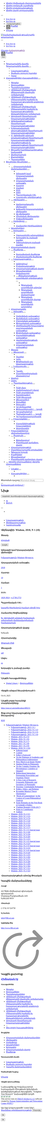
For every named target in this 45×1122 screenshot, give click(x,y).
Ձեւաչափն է (22, 400)
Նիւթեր (15, 469)
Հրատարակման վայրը (23, 247)
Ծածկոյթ (18, 250)
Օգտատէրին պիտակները (30, 235)
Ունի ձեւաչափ (24, 397)
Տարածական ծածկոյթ (28, 254)
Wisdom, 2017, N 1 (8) (20, 744)
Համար (20, 188)
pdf (2, 653)
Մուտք (9, 30)
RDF (3, 720)
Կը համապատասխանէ (28, 416)
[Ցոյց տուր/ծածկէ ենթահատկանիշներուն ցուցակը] (12, 167)
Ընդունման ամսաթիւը (28, 321)
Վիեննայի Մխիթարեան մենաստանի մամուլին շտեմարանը (23, 92)
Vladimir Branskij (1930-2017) (28, 807)
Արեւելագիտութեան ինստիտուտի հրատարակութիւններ (23, 123)
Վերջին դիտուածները (20, 462)
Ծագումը (18, 435)
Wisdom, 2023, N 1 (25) (20, 855)
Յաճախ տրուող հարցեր (24, 73)
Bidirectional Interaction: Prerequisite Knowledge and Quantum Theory (27, 775)
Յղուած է (21, 404)
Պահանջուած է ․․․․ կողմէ (29, 414)
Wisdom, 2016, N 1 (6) (20, 739)
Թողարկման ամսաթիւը (28, 323)
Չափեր (20, 357)
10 (2, 578)
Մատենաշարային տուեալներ (26, 450)
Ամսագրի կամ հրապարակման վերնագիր (25, 176)
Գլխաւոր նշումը (19, 452)
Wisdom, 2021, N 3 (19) (20, 834)
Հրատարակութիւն (21, 447)
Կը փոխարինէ (23, 407)
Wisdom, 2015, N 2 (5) (20, 737)
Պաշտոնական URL (26, 195)
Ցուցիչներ (11, 162)
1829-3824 (5, 598)
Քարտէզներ (17, 157)
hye (11, 19)
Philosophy (5, 673)
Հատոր (20, 185)
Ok (3, 1115)
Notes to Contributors (24, 809)
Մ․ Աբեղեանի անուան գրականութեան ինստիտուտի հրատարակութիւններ (27, 137)
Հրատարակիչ (18, 309)
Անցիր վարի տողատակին (20, 10)
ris (7, 501)
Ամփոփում (21, 264)
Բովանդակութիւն (25, 266)
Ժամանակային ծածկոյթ (29, 257)
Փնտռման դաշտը (10, 480)
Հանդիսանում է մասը (27, 390)
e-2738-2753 (16, 598)
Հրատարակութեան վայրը (30, 269)
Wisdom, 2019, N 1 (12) (20, 816)
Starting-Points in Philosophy (27, 764)
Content (19, 753)
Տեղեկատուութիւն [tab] (16, 523)
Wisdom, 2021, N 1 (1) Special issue (25, 830)
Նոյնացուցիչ (20, 366)
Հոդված (5, 540)
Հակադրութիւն (13, 24)
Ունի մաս (21, 388)
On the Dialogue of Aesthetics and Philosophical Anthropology (29, 758)
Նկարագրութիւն (20, 71)
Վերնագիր (19, 200)
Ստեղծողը (19, 221)
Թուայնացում (18, 457)
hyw (8, 19)
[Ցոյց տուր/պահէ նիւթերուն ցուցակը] (39, 78)
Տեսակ (14, 350)
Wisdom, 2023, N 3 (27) (20, 859)
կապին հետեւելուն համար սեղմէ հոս (20, 608)
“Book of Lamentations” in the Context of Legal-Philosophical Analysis (28, 798)
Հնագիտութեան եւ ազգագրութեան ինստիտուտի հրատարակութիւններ (27, 145)
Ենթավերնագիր (24, 219)
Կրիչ (18, 359)
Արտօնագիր (22, 428)
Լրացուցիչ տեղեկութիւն (29, 197)
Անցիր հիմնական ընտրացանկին (23, 3)
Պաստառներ (18, 159)
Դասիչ (19, 371)
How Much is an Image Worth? (28, 762)
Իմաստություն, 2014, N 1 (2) (24, 730)
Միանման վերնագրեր (27, 216)
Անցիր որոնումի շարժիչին (19, 6)
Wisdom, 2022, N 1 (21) (20, 839)
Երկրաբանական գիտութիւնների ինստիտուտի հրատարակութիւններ (26, 130)
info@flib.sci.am (7, 918)
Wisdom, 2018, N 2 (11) (20, 814)
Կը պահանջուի (24, 412)
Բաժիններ (16, 455)
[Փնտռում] (2, 483)
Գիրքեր (15, 83)
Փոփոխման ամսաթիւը (28, 333)
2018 (3, 567)
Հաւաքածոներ (14, 78)
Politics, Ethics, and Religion (27, 789)
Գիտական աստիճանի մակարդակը (28, 292)
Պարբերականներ (20, 87)
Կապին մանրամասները (19, 1067)
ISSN (18, 190)
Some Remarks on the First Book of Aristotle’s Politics (29, 804)
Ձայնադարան (18, 155)
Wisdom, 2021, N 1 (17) (20, 828)
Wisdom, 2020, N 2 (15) (20, 823)
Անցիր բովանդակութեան (19, 8)
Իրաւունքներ (20, 419)
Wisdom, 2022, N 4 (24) (20, 853)
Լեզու (14, 381)
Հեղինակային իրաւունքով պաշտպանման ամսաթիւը (30, 328)
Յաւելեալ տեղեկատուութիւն (16, 1110)
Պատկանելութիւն (23, 383)
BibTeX (9, 503)
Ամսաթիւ (18, 311)
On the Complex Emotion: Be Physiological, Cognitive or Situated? (28, 768)
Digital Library (12, 683)
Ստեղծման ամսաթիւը (28, 316)
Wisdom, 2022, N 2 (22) (20, 843)
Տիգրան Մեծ (7, 643)
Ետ (3, 57)
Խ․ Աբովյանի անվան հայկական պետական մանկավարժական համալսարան (17, 620)
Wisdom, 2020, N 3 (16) (20, 825)
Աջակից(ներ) (17, 228)
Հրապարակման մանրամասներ (23, 1038)
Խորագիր (18, 231)
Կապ (13, 76)
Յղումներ (21, 402)
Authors (19, 812)
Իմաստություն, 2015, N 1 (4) (24, 734)
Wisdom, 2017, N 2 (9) (20, 746)
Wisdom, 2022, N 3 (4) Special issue (25, 850)
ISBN (18, 192)
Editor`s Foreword (23, 755)
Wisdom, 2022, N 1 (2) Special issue (25, 841)
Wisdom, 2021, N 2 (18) (20, 832)
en (14, 19)
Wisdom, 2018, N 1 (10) (20, 748)
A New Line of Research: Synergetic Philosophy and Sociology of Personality (26, 782)
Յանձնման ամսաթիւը (28, 319)
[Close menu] (2, 40)
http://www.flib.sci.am (9, 928)
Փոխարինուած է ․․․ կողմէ (29, 409)
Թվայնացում (22, 440)
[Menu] (2, 15)
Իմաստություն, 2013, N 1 (23, 727)
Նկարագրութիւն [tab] (15, 520)
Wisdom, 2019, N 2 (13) (20, 818)
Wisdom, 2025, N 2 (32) (20, 871)
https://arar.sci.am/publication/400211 (15, 708)
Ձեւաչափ (18, 352)
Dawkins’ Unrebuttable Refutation (29, 787)
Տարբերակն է (23, 395)
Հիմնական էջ (9, 979)
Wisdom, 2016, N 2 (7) (20, 741)
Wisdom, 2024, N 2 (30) (20, 866)
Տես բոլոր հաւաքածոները (19, 1028)
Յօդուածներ (17, 85)
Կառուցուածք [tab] (13, 525)
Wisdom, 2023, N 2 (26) (20, 857)
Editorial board (22, 750)
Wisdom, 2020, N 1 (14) (20, 821)
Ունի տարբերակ (25, 392)
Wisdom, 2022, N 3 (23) (20, 848)
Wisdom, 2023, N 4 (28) (20, 862)
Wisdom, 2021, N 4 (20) (20, 837)
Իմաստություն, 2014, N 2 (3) (24, 732)
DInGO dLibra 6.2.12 (26, 1099)
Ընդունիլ (37, 1110)
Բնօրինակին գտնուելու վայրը (26, 459)
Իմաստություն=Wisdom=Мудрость (17, 558)
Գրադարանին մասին (17, 64)
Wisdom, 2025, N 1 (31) (20, 868)
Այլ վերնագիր (23, 214)
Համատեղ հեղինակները (29, 226)
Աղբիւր (14, 378)
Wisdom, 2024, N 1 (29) (20, 864)
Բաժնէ (14, 26)
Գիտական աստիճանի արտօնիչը (27, 304)
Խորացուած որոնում (12, 485)
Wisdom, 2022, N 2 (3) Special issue (25, 846)
